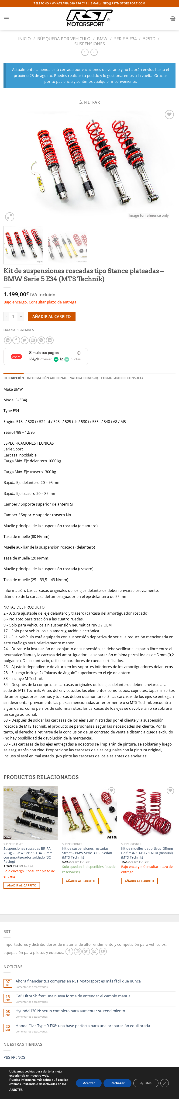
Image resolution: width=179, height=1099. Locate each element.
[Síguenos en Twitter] (86, 951)
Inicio (24, 38)
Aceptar (89, 1083)
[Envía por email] (33, 340)
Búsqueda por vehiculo (63, 38)
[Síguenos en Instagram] (78, 951)
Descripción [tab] (13, 378)
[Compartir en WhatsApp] (8, 340)
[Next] (166, 165)
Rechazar (117, 1083)
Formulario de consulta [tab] (122, 378)
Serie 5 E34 (125, 38)
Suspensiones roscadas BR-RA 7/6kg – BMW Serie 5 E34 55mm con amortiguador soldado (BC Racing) (27, 855)
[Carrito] (173, 18)
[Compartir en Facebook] (16, 340)
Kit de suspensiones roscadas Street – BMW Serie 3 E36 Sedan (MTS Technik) (87, 852)
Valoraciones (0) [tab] (84, 378)
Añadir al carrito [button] (21, 885)
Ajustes (145, 1083)
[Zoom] (9, 216)
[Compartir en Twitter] (24, 340)
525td (149, 38)
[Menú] (6, 18)
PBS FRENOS (14, 1057)
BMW (102, 38)
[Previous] (13, 165)
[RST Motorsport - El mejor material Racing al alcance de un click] (89, 19)
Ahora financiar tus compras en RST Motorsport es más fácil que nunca (78, 981)
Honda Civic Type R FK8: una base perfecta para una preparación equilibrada (83, 1026)
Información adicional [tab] (47, 378)
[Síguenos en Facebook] (69, 951)
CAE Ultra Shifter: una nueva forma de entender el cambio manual (73, 996)
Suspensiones (89, 44)
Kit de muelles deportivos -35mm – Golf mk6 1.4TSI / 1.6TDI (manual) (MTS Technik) (148, 852)
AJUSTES (16, 1090)
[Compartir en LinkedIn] (50, 340)
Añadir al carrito (51, 316)
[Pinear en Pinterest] (41, 340)
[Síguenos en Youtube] (103, 951)
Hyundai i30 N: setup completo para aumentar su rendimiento (70, 1011)
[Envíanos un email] (94, 951)
